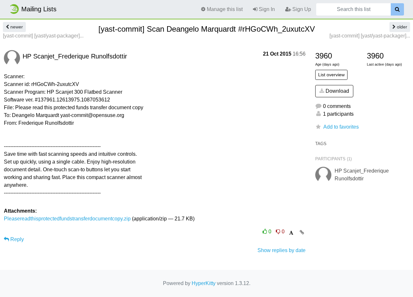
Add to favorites (341, 127)
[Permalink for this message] (302, 232)
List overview (331, 74)
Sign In (266, 9)
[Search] (397, 9)
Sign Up (301, 9)
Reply (16, 239)
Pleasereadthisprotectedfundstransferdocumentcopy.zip (67, 218)
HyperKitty (204, 283)
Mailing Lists (38, 9)
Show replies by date (281, 250)
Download (336, 91)
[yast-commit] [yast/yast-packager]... (43, 35)
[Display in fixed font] (291, 233)
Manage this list (224, 9)
